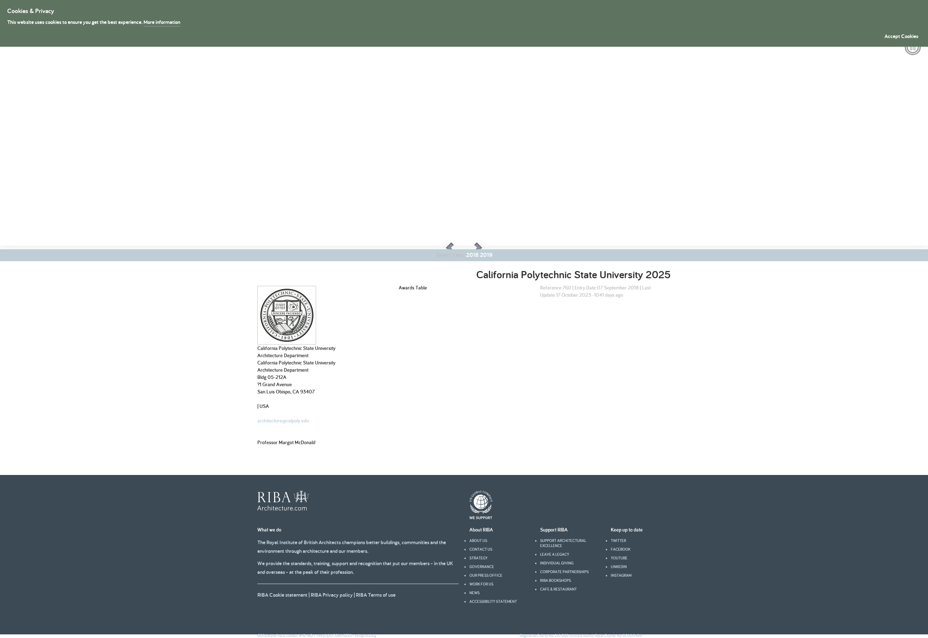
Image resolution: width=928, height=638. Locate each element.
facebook (620, 549)
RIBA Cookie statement (282, 594)
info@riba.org (365, 635)
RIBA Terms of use (375, 594)
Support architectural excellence (563, 543)
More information (162, 21)
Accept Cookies (901, 36)
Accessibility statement (493, 601)
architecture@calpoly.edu (283, 420)
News (474, 592)
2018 (472, 255)
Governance (481, 566)
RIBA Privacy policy (332, 594)
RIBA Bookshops (555, 580)
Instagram (621, 575)
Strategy (478, 557)
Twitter (618, 540)
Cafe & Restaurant (558, 589)
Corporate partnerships (564, 571)
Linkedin (619, 566)
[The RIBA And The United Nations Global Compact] (480, 517)
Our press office (485, 575)
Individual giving (556, 563)
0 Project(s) (67, 280)
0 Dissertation (35, 280)
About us (478, 540)
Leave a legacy (554, 554)
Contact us (480, 549)
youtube (619, 557)
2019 (486, 255)
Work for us (481, 584)
